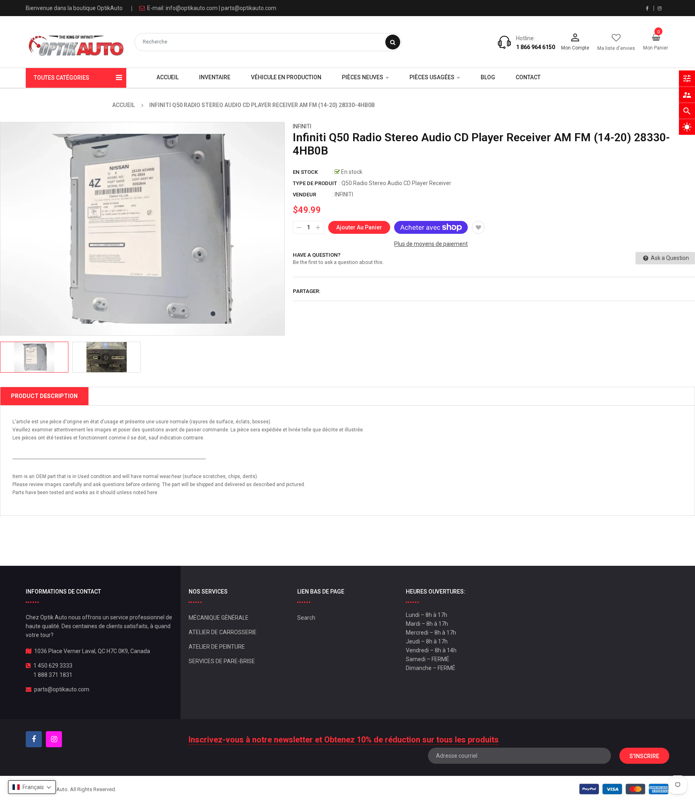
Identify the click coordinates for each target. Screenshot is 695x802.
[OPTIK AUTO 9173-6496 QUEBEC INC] (624, 789)
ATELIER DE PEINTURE (217, 646)
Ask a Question (669, 258)
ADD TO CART (463, 781)
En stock (305, 172)
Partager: (307, 291)
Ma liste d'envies (616, 48)
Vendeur (304, 195)
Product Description (44, 396)
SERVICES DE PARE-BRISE (222, 661)
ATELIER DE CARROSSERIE (223, 632)
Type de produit (315, 183)
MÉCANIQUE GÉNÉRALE (219, 617)
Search (306, 617)
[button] (32, 787)
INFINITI (302, 126)
